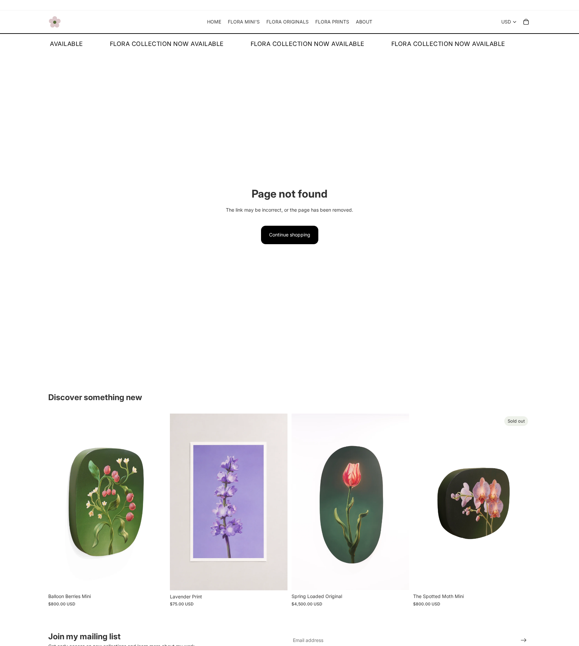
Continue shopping (289, 234)
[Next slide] (156, 501)
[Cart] (526, 21)
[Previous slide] (58, 501)
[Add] (155, 580)
